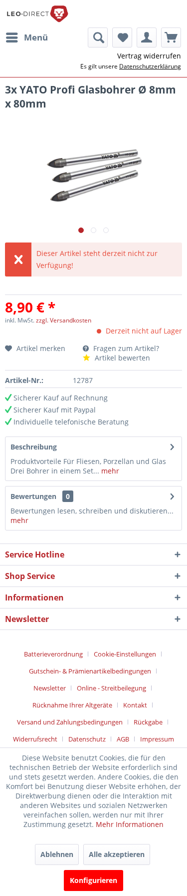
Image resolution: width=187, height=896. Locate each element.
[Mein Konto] (147, 38)
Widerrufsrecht (35, 739)
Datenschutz (87, 739)
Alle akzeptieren (117, 854)
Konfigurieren (93, 880)
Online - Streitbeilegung (111, 688)
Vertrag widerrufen (149, 55)
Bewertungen (33, 496)
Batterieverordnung (53, 654)
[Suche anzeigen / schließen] (98, 38)
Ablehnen (56, 854)
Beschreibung (33, 447)
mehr (109, 471)
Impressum (157, 739)
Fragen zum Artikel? (125, 348)
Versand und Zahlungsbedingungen (70, 722)
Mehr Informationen (130, 824)
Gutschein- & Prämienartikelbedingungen (90, 671)
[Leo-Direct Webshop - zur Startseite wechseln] (37, 13)
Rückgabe (148, 722)
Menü (36, 37)
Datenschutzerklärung (150, 66)
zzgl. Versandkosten (63, 320)
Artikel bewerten (121, 357)
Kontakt (135, 705)
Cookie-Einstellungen (125, 654)
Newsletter (49, 688)
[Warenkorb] (171, 38)
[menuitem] (26, 38)
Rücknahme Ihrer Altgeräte (72, 705)
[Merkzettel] (122, 38)
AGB (123, 739)
